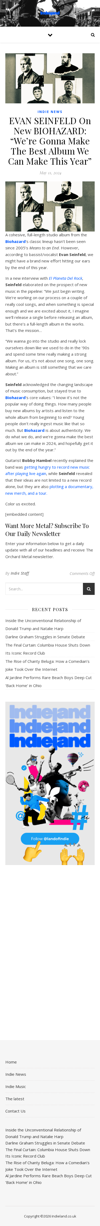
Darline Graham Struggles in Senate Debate (45, 636)
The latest (14, 1098)
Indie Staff (20, 573)
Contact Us (15, 1111)
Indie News (50, 111)
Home (11, 1062)
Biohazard (15, 241)
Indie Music (15, 1086)
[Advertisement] (50, 953)
